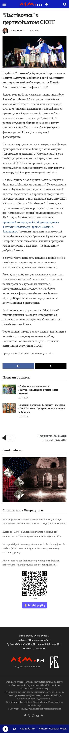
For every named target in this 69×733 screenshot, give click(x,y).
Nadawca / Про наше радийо (33, 640)
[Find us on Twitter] (29, 716)
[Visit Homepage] (31, 4)
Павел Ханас (16, 30)
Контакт (40, 648)
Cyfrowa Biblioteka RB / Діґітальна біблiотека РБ (33, 644)
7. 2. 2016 (34, 30)
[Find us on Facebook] (25, 716)
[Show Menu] (4, 4)
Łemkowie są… (13, 450)
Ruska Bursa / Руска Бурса (33, 635)
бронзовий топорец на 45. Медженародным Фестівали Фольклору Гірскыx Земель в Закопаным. (31, 227)
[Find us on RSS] (42, 716)
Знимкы (27, 648)
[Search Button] (64, 4)
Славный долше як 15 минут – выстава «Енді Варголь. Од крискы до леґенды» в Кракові (41, 408)
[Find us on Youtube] (37, 716)
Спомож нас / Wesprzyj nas (23, 510)
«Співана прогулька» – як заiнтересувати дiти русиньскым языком (38, 390)
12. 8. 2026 (23, 398)
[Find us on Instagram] (33, 716)
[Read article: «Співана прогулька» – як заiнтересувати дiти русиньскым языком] (9, 389)
